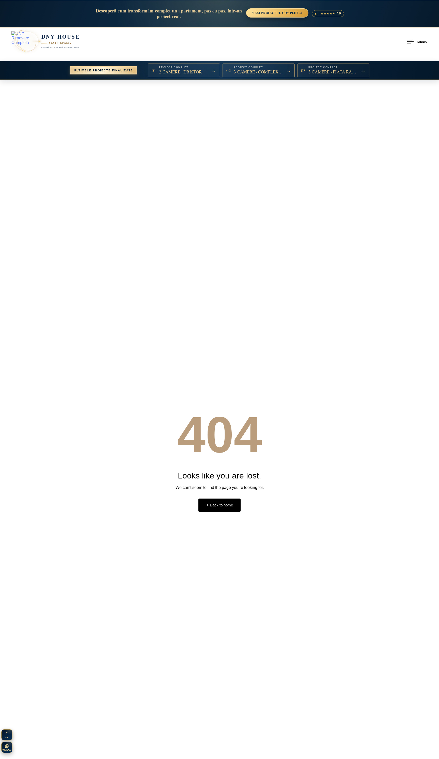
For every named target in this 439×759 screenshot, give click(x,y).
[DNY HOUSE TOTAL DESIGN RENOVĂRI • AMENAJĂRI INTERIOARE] (21, 41)
